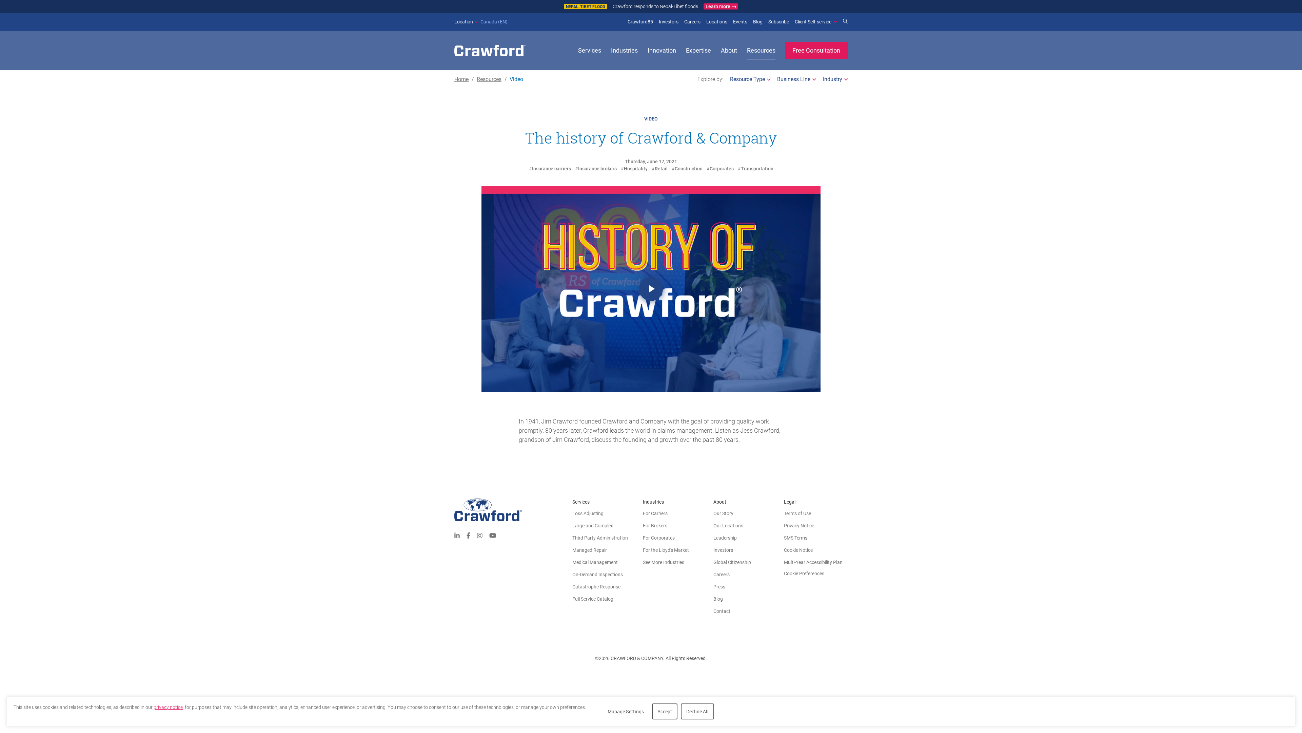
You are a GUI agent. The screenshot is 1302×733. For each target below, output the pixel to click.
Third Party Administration (600, 538)
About (729, 50)
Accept (664, 711)
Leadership (725, 538)
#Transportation (755, 168)
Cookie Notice (798, 550)
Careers (692, 21)
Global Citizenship (732, 562)
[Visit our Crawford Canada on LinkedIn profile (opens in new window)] (457, 535)
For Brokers (655, 525)
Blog (758, 21)
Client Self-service (813, 21)
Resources (761, 50)
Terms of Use (797, 513)
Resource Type (747, 79)
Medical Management (595, 562)
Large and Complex (592, 525)
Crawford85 (640, 21)
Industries (624, 50)
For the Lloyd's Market (666, 550)
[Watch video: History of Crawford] (651, 289)
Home (461, 79)
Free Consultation (816, 50)
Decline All (697, 711)
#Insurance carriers (550, 168)
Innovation (662, 50)
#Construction (687, 168)
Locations (716, 21)
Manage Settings (626, 711)
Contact (721, 611)
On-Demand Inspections (597, 574)
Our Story (723, 513)
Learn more (718, 6)
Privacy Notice (799, 525)
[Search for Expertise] (845, 21)
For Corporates (659, 538)
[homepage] (490, 50)
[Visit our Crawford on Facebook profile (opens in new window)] (468, 535)
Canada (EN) (481, 21)
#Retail (660, 168)
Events (740, 21)
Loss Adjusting (588, 513)
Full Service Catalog (592, 599)
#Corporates (720, 168)
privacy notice (168, 707)
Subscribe (778, 21)
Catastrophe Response (596, 586)
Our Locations (728, 525)
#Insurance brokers (596, 168)
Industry (832, 79)
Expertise (698, 50)
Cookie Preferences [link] (804, 573)
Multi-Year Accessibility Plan (813, 562)
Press (719, 586)
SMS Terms (795, 538)
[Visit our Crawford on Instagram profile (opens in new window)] (479, 535)
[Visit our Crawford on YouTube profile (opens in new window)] (492, 535)
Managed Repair (589, 550)
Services (589, 50)
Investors (668, 21)
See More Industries (663, 562)
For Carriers (655, 513)
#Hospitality (634, 168)
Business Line (793, 79)
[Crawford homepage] (513, 510)
